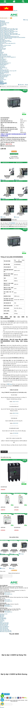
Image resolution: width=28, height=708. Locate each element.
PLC (1, 26)
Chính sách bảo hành (4, 628)
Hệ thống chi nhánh (3, 613)
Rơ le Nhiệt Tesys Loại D (5, 40)
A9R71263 (16, 507)
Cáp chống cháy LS (3, 61)
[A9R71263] (20, 499)
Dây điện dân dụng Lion (4, 72)
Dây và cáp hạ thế (3, 55)
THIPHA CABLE (3, 64)
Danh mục (3, 20)
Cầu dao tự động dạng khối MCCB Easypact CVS (9, 36)
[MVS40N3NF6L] (7, 208)
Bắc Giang (2, 615)
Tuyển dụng (2, 83)
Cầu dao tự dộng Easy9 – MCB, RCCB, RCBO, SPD (10, 34)
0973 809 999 (15, 433)
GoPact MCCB (3, 46)
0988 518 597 (15, 423)
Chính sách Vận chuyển (4, 629)
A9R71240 (3, 507)
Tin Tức (1, 81)
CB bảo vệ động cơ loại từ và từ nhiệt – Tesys (9, 28)
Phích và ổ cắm (3, 42)
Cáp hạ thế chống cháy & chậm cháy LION (8, 70)
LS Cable (1, 58)
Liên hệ (1, 82)
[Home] (14, 15)
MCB (1, 51)
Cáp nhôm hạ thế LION (4, 71)
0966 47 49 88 (15, 413)
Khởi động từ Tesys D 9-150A (5, 41)
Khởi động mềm (3, 23)
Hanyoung (2, 52)
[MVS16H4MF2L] (20, 170)
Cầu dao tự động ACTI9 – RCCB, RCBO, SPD (8, 29)
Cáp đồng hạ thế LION (4, 69)
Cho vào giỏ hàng (14, 153)
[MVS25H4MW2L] (4, 561)
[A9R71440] (7, 519)
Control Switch (2, 49)
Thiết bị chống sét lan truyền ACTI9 (6, 30)
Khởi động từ (2, 39)
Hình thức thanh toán (4, 624)
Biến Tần (1, 25)
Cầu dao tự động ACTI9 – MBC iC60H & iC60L (9, 31)
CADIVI (1, 53)
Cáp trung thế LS (3, 59)
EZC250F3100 (4, 486)
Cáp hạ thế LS (2, 60)
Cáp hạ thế (2, 65)
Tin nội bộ (2, 84)
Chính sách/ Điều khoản (4, 626)
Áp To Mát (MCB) (3, 27)
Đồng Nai (1, 616)
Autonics (1, 47)
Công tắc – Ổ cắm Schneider (5, 45)
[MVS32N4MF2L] (23, 546)
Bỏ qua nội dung (3, 3)
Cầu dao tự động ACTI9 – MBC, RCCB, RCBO (9, 33)
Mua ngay (14, 151)
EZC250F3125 (17, 527)
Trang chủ (3, 86)
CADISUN (2, 73)
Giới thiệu (2, 78)
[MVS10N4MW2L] (14, 561)
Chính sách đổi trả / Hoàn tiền (5, 630)
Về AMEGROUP (3, 618)
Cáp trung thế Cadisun (4, 75)
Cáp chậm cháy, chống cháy (5, 56)
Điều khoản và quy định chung (5, 631)
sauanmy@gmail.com (8, 594)
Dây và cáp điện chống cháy (5, 74)
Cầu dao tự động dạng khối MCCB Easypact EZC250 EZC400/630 (12, 37)
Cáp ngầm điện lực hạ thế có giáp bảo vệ (8, 57)
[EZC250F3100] (14, 472)
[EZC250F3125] (20, 519)
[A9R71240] (7, 499)
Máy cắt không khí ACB (4, 22)
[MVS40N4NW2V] (4, 546)
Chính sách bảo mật (4, 627)
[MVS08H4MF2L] (7, 189)
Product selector (3, 79)
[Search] (11, 18)
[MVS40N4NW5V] (14, 546)
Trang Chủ (2, 77)
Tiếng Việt (15, 10)
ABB (1, 50)
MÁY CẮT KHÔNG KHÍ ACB (12, 86)
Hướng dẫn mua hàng (4, 623)
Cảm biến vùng (3, 48)
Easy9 (1, 44)
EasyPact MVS (23, 86)
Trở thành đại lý (3, 617)
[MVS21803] (20, 189)
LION (1, 68)
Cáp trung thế (2, 66)
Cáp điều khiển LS (3, 62)
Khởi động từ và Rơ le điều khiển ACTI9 (7, 43)
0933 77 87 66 (9, 144)
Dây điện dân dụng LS (4, 63)
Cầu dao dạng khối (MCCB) (5, 35)
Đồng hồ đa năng (3, 24)
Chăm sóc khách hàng (4, 622)
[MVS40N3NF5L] (20, 208)
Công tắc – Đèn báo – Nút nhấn (6, 38)
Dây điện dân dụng (3, 54)
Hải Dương (2, 614)
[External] (5, 695)
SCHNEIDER (2, 21)
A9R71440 (3, 527)
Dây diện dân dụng (3, 67)
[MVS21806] (7, 170)
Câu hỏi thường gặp (4, 625)
